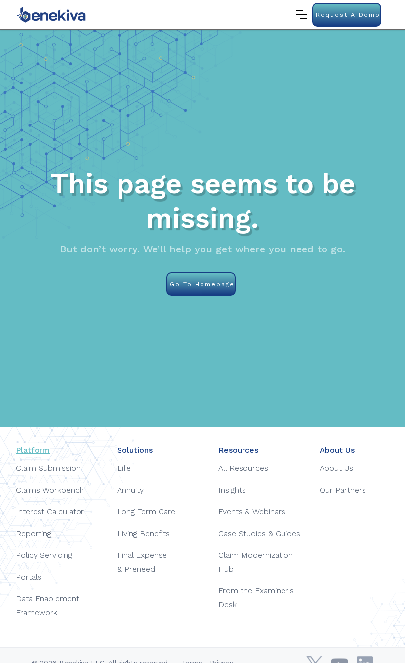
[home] (52, 15)
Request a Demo (348, 14)
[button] (301, 14)
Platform (33, 450)
